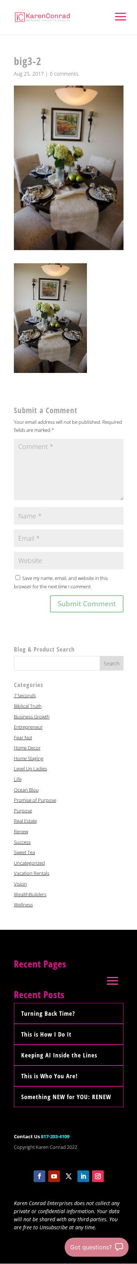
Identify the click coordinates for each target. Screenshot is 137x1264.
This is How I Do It (46, 1034)
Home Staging (28, 758)
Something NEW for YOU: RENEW (66, 1097)
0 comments (64, 73)
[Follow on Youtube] (54, 1176)
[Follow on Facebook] (39, 1176)
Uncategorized (29, 863)
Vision (20, 883)
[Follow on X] (69, 1176)
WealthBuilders (30, 894)
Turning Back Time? (48, 1013)
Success (22, 842)
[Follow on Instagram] (98, 1176)
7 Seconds (25, 695)
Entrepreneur (28, 727)
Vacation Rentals (31, 873)
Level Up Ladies (30, 768)
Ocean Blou (26, 789)
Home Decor (27, 747)
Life (18, 779)
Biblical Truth (28, 706)
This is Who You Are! (49, 1076)
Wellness (23, 904)
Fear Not (23, 737)
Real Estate (25, 821)
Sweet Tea (24, 852)
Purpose (23, 810)
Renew (21, 831)
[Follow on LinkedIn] (83, 1176)
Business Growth (32, 716)
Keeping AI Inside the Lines (59, 1055)
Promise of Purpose (35, 800)
